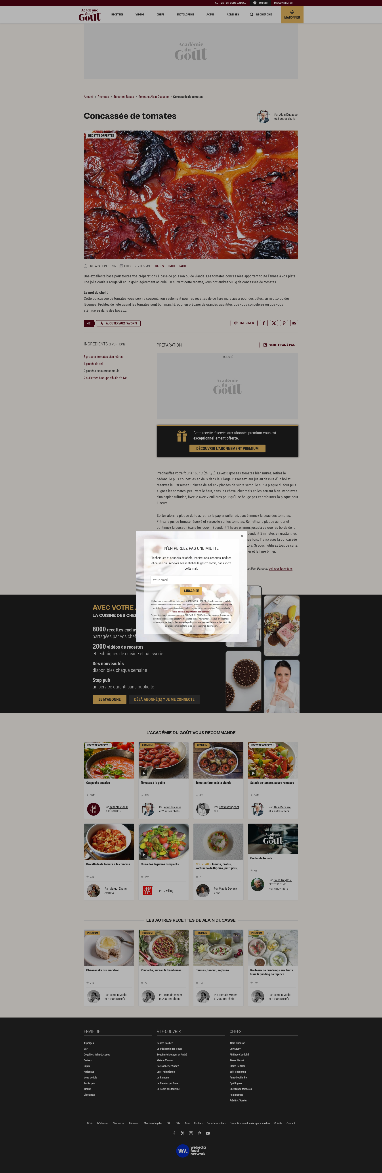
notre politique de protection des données (191, 611)
